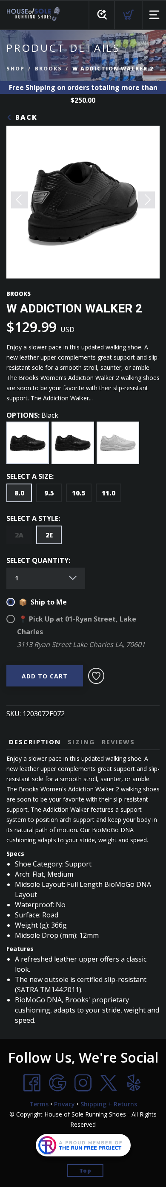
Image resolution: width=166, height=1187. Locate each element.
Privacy (64, 1104)
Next (146, 199)
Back (25, 117)
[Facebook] (32, 1083)
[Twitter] (108, 1083)
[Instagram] (83, 1083)
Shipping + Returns (108, 1104)
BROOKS (48, 68)
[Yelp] (134, 1083)
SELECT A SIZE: (30, 476)
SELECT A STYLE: (33, 518)
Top (85, 1170)
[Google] (57, 1083)
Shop (15, 68)
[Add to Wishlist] (96, 676)
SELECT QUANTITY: (38, 560)
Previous (19, 199)
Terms (39, 1104)
